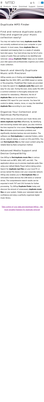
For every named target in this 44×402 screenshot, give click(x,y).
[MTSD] (10, 2)
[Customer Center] (31, 3)
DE (39, 2)
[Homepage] (1, 6)
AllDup (11, 59)
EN (42, 2)
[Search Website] (33, 3)
